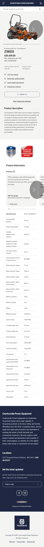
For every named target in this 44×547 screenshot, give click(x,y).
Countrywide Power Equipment (22, 3)
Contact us (23, 94)
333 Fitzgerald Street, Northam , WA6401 (18, 457)
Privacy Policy (21, 542)
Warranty (12, 542)
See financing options (22, 101)
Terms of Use (31, 542)
